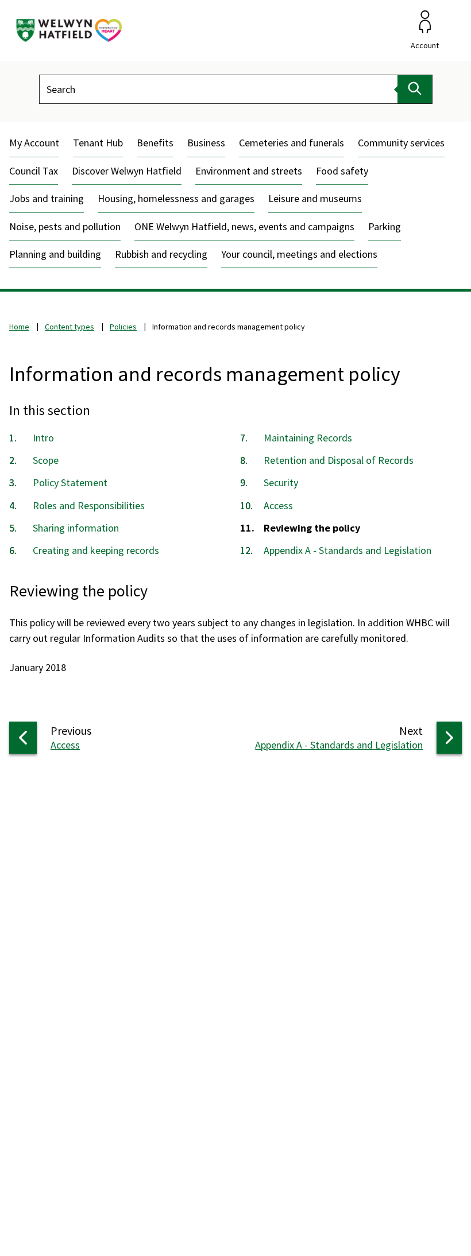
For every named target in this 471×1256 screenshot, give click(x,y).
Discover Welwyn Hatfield (127, 170)
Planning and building (55, 254)
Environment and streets (248, 170)
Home (19, 326)
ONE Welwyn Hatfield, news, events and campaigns (244, 226)
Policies (123, 326)
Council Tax (33, 170)
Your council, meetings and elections (299, 254)
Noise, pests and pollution (65, 226)
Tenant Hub (98, 142)
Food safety (342, 170)
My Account (34, 142)
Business (206, 142)
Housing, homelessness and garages (176, 198)
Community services (401, 142)
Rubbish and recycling (161, 254)
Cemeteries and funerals (291, 142)
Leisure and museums (315, 198)
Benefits (155, 142)
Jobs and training (46, 198)
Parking (384, 226)
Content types (69, 326)
